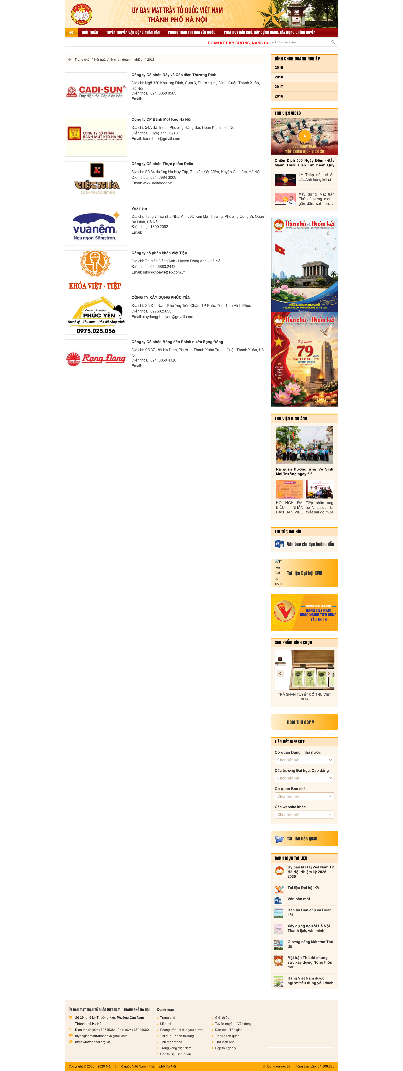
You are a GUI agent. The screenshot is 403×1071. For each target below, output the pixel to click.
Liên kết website (290, 741)
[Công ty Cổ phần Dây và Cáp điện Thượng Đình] (96, 92)
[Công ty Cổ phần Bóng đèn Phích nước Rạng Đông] (96, 359)
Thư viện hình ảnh (291, 418)
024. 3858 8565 (163, 93)
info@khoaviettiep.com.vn (164, 272)
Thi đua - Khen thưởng (177, 1036)
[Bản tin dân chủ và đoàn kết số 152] (304, 265)
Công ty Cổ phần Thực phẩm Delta (162, 164)
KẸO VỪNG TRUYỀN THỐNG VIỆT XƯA (304, 696)
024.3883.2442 (162, 267)
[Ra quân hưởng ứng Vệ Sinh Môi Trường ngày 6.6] (304, 445)
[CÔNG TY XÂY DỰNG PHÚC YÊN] (96, 315)
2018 (279, 77)
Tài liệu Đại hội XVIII (305, 888)
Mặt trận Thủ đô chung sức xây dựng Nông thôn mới (310, 962)
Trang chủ (82, 59)
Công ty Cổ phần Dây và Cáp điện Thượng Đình (174, 75)
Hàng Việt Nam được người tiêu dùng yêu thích (311, 980)
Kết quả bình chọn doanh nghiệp (118, 59)
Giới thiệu (90, 32)
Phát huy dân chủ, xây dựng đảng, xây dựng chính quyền (270, 32)
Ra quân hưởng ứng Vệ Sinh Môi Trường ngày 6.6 (304, 471)
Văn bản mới (299, 899)
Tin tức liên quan (227, 1036)
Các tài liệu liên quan (175, 1054)
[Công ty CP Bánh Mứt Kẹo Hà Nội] (96, 137)
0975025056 (160, 311)
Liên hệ (165, 1023)
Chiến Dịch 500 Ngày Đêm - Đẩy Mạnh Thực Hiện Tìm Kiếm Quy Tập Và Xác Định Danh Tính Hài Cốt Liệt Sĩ (304, 163)
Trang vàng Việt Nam (175, 1048)
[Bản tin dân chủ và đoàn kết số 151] (304, 359)
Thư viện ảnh (225, 1042)
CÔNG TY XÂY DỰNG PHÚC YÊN (161, 297)
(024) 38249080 (137, 1030)
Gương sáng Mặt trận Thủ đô (310, 944)
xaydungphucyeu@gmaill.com (168, 317)
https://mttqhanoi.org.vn (92, 1042)
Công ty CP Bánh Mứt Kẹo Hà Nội (161, 119)
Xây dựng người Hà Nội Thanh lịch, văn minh (309, 928)
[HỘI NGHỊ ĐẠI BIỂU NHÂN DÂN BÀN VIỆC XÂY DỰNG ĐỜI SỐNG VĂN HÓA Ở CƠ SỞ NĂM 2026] (289, 489)
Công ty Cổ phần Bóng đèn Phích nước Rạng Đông (177, 342)
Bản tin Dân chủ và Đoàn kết (310, 912)
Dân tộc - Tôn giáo (229, 1030)
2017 (279, 87)
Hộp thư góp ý (225, 1048)
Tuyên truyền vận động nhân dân (133, 32)
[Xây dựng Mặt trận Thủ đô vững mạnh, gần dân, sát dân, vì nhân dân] (285, 199)
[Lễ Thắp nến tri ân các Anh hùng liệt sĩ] (285, 180)
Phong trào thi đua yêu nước (191, 32)
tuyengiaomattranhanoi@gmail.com (101, 1036)
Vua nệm (139, 208)
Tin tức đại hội (288, 531)
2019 (279, 68)
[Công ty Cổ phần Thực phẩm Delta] (96, 181)
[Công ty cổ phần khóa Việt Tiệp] (96, 270)
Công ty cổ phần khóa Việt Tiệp (159, 253)
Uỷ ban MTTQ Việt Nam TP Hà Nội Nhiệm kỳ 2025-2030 (311, 871)
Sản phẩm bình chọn (293, 642)
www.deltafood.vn (157, 183)
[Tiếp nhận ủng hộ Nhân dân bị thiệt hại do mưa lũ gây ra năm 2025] (319, 489)
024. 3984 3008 (163, 177)
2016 (279, 96)
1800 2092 (159, 227)
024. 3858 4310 (163, 360)
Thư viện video (288, 113)
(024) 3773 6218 (164, 133)
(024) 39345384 (104, 1030)
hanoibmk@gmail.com (161, 139)
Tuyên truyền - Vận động (233, 1023)
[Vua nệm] (96, 226)
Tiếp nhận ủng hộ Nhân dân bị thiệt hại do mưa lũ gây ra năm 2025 (319, 508)
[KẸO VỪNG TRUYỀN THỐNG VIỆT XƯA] (304, 670)
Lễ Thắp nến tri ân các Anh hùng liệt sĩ (316, 177)
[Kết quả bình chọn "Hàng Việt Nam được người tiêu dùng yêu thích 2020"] (304, 612)
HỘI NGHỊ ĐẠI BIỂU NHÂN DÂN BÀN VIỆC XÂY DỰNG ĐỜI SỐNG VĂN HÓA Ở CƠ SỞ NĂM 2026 (289, 508)
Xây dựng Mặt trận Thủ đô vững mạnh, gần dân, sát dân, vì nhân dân (316, 199)
